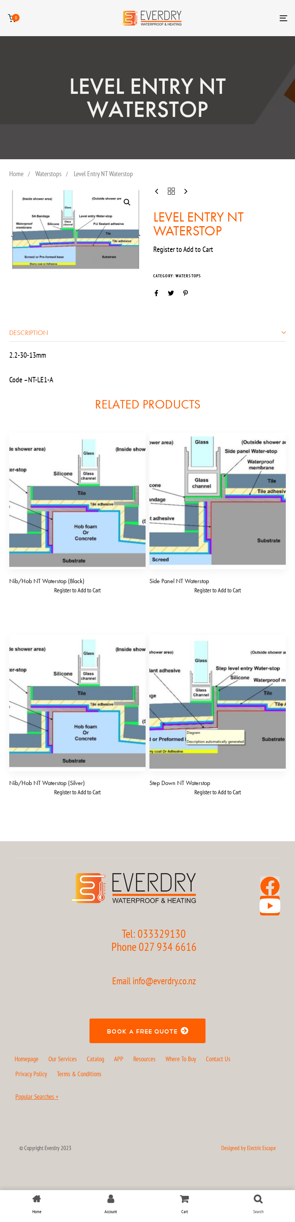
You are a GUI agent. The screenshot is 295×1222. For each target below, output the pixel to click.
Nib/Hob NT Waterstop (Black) (47, 581)
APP (118, 1059)
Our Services (62, 1059)
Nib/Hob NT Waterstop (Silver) (47, 783)
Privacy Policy (31, 1074)
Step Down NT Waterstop (179, 783)
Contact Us (218, 1059)
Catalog (95, 1059)
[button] (127, 202)
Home (16, 173)
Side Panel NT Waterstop (179, 581)
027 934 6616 (168, 946)
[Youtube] (270, 905)
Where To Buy (181, 1059)
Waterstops (48, 173)
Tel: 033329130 (154, 933)
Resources (144, 1059)
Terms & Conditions (79, 1074)
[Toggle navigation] (240, 18)
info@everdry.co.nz (164, 981)
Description (28, 332)
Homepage (26, 1059)
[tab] (147, 333)
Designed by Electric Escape (248, 1148)
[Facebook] (270, 886)
